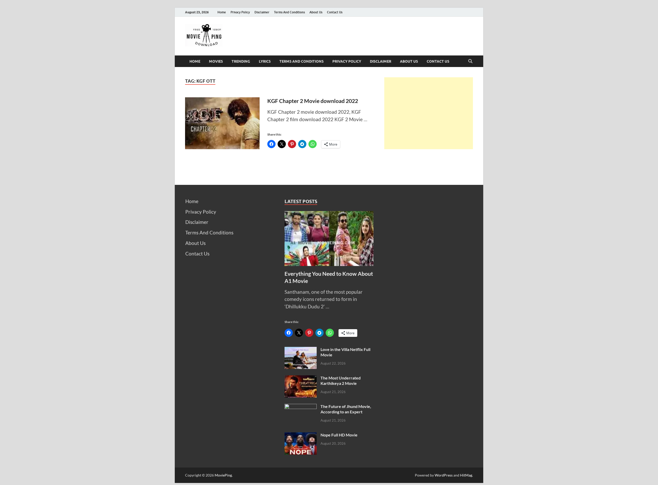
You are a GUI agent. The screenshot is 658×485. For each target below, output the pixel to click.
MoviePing (223, 475)
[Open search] (470, 61)
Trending (241, 61)
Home (221, 12)
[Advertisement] (428, 113)
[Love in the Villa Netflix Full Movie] (301, 350)
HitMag (466, 475)
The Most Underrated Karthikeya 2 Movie (341, 380)
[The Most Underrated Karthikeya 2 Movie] (301, 379)
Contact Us (334, 12)
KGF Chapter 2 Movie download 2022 (312, 101)
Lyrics (265, 61)
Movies (216, 61)
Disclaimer (261, 12)
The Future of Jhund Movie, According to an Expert (346, 409)
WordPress (444, 475)
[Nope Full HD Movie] (301, 436)
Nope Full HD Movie (339, 434)
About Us (315, 12)
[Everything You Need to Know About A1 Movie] (329, 214)
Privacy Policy (240, 12)
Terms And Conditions (289, 12)
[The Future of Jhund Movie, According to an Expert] (301, 407)
